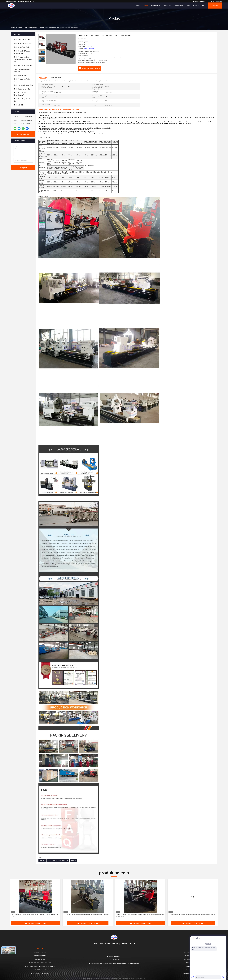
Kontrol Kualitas (188, 959)
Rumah (138, 5)
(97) (22, 52)
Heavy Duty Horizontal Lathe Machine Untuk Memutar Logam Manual (35, 914)
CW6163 (73, 860)
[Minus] (223, 938)
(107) (23, 59)
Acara (188, 5)
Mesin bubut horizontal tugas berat (58, 860)
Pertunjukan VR (155, 5)
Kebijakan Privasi (188, 973)
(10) (22, 94)
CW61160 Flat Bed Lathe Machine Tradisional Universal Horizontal (193, 914)
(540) (22, 39)
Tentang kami (167, 5)
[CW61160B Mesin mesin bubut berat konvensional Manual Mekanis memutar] (88, 896)
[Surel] (27, 128)
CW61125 (42, 860)
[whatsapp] (23, 128)
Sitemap (188, 969)
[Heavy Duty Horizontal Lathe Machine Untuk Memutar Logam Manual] (35, 896)
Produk (146, 5)
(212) (23, 43)
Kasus (188, 966)
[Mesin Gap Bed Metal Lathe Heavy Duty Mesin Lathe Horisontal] (140, 896)
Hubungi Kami (179, 5)
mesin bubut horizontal (30, 27)
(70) (23, 65)
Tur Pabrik (188, 955)
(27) (22, 80)
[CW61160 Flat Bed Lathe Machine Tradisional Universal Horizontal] (193, 896)
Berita (188, 962)
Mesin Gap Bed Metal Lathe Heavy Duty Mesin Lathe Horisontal (140, 914)
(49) (22, 70)
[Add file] (192, 977)
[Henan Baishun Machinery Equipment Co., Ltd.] (11, 5)
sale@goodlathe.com (201, 1)
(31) (18, 105)
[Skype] (19, 128)
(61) (22, 89)
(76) (21, 75)
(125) (21, 47)
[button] (42, 61)
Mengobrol (215, 5)
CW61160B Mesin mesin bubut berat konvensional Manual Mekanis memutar (85, 916)
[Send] (223, 977)
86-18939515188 (217, 1)
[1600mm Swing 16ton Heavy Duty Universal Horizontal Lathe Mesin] (61, 49)
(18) (23, 85)
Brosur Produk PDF (89, 48)
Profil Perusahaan (188, 952)
